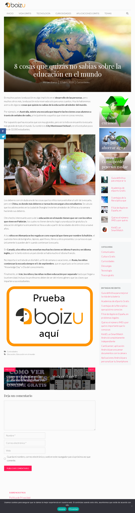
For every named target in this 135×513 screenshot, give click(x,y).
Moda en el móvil (64, 376)
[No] (131, 506)
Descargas (106, 266)
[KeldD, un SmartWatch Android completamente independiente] (104, 230)
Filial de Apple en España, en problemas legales (120, 210)
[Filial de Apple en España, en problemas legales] (104, 211)
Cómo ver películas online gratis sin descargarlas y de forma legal (26, 380)
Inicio (10, 13)
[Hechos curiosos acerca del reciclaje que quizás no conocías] (115, 125)
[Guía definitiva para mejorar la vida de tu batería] (104, 181)
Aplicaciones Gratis (87, 13)
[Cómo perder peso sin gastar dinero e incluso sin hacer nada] (115, 169)
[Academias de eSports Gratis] (104, 191)
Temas (108, 13)
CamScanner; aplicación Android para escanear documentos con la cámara (114, 349)
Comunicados (108, 252)
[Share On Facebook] (3, 131)
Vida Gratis (25, 13)
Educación (11, 354)
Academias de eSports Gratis (118, 189)
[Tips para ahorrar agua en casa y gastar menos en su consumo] (115, 150)
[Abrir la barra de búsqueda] (127, 13)
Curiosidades (63, 13)
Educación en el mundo (25, 354)
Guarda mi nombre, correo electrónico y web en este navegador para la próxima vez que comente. (48, 458)
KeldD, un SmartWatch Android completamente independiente (113, 338)
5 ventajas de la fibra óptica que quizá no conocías (119, 200)
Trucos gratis (107, 275)
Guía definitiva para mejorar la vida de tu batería (119, 181)
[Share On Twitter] (3, 136)
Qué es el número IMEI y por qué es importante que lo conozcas (119, 221)
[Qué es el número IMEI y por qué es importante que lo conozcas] (104, 221)
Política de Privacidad (19, 497)
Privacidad (73, 509)
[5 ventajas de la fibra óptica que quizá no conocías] (104, 201)
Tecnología (43, 13)
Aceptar (62, 509)
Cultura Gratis (108, 256)
